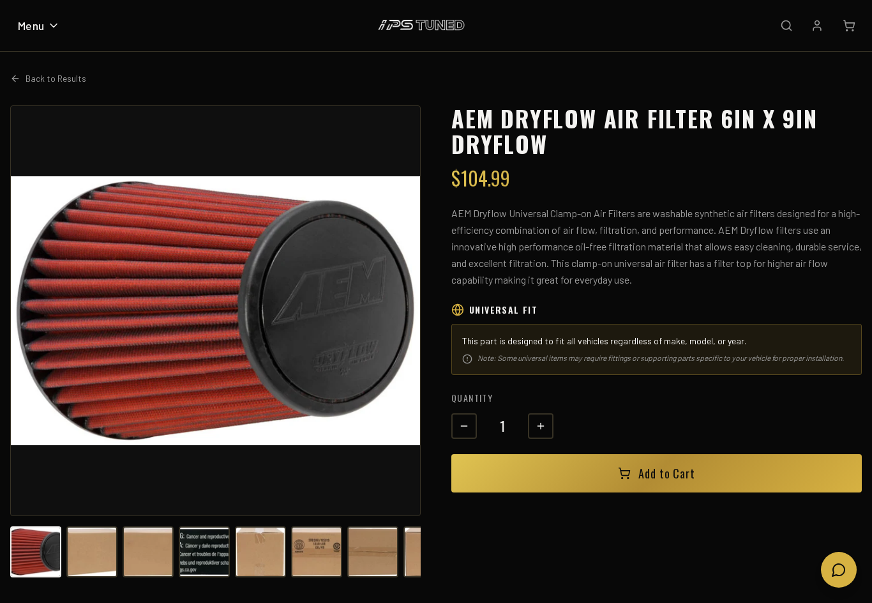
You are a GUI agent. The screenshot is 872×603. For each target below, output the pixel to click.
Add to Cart (666, 473)
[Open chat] (839, 570)
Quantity (472, 397)
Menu (31, 26)
